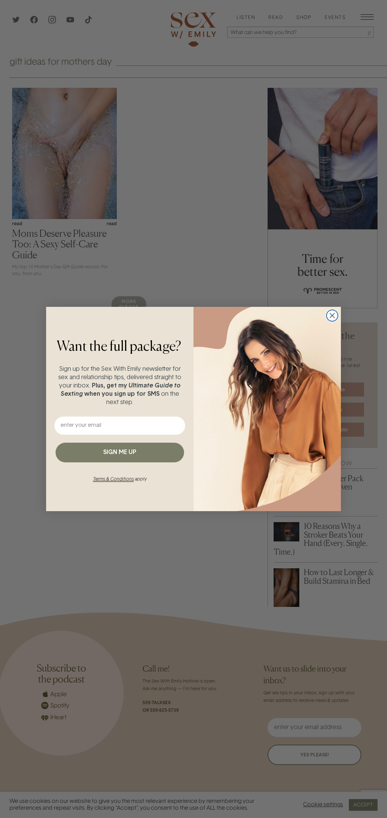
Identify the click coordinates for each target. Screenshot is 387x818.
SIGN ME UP (119, 452)
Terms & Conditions (113, 479)
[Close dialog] (332, 315)
